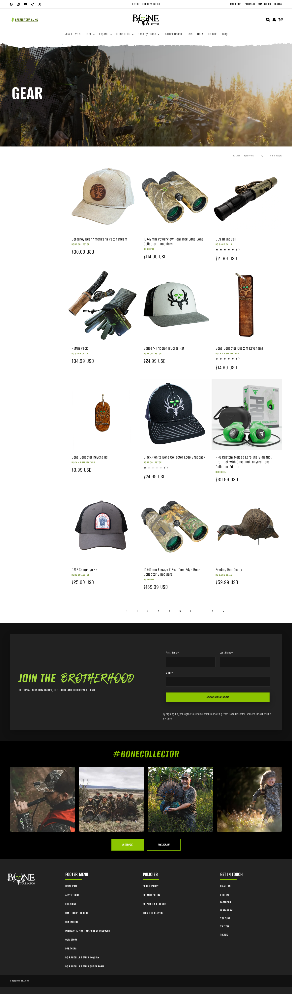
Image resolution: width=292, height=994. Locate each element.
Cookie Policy (151, 886)
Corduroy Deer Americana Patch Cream (99, 239)
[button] (90, 34)
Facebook (225, 902)
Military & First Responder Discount (87, 931)
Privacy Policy (151, 895)
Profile (278, 4)
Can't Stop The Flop (76, 913)
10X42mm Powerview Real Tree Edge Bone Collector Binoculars (173, 241)
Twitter (225, 926)
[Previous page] (126, 611)
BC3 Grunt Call (226, 239)
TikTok (224, 935)
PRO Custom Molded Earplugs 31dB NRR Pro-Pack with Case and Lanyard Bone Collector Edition (244, 462)
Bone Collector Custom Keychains (240, 348)
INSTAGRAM (164, 845)
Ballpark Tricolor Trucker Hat (164, 348)
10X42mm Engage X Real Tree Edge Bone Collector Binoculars (172, 572)
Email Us (225, 886)
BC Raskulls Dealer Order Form (84, 966)
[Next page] (223, 611)
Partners (250, 4)
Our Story (236, 4)
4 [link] (169, 611)
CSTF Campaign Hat (85, 569)
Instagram (226, 910)
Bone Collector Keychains (90, 457)
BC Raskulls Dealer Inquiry (82, 957)
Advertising (72, 895)
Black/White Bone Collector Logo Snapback (174, 457)
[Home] (22, 879)
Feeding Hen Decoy (229, 569)
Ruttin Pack (80, 348)
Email (169, 673)
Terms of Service (153, 913)
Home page (71, 886)
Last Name (226, 653)
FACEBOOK (127, 845)
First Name (172, 653)
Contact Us (264, 4)
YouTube (225, 918)
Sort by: (236, 155)
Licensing (71, 904)
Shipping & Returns (154, 904)
